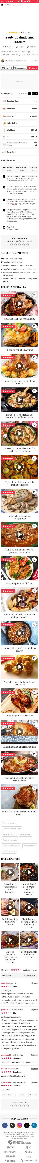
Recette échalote (10, 834)
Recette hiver (25, 834)
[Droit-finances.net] (29, 1152)
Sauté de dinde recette (12, 262)
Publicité (24, 1132)
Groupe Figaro (29, 1136)
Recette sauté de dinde (12, 259)
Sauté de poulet (9, 279)
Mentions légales (18, 1136)
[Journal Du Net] (29, 1147)
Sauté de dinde (9, 851)
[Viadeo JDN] (29, 1156)
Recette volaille (30, 845)
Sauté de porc (9, 266)
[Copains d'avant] (10, 1156)
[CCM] (10, 1147)
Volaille (20, 5)
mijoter (14, 204)
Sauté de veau (9, 269)
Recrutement (32, 1132)
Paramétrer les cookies (27, 1134)
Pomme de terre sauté (12, 272)
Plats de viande (10, 5)
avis (27, 32)
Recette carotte (9, 823)
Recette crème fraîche (12, 829)
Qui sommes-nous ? (9, 1132)
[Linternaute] (10, 1152)
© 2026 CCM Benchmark (19, 1138)
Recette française (10, 840)
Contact (18, 1132)
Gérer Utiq (9, 1136)
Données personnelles (12, 1134)
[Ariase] (10, 1160)
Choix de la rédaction (11, 845)
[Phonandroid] (29, 1160)
